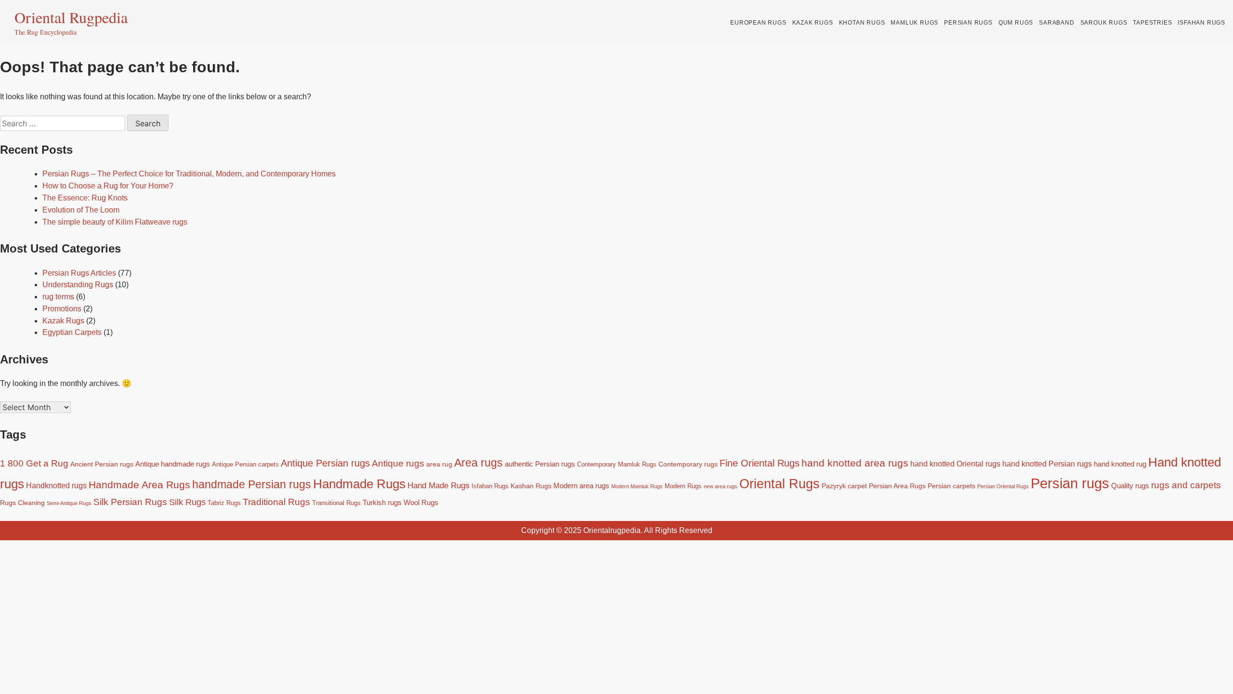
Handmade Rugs (359, 484)
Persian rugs (1070, 483)
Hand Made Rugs (438, 485)
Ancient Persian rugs (101, 464)
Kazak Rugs (812, 22)
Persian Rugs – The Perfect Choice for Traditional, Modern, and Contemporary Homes (189, 174)
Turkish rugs (382, 502)
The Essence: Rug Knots (85, 198)
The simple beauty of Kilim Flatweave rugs (114, 222)
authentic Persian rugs (540, 464)
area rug (439, 464)
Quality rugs (1130, 485)
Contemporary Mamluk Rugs (616, 464)
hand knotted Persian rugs (1047, 463)
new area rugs (720, 486)
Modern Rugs (683, 486)
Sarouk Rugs (1104, 22)
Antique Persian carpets (245, 464)
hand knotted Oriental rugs (955, 463)
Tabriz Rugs (224, 503)
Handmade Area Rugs (139, 484)
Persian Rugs (968, 22)
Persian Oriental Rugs (1003, 486)
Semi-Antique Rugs (69, 503)
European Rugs (758, 22)
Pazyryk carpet (844, 486)
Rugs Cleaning (22, 503)
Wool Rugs (421, 502)
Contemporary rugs (688, 464)
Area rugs (478, 462)
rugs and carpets (1186, 485)
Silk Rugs (187, 502)
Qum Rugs (1015, 22)
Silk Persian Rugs (130, 501)
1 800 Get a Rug (34, 463)
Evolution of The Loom (80, 210)
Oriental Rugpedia (71, 17)
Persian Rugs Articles (79, 273)
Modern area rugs (581, 485)
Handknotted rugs (56, 485)
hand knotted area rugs (854, 462)
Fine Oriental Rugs (760, 463)
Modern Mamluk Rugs (637, 486)
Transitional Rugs (336, 503)
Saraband (1056, 22)
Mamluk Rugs (914, 22)
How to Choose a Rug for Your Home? (107, 186)
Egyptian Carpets (72, 332)
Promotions (61, 309)
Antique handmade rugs (172, 464)
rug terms (58, 297)
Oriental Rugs (779, 484)
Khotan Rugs (862, 22)
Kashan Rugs (531, 486)
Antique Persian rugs (325, 463)
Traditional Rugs (276, 502)
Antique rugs (398, 463)
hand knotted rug (1120, 464)
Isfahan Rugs (1201, 22)
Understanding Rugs (77, 284)
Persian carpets (951, 486)
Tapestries (1152, 22)
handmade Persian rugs (251, 484)
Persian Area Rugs (897, 486)
